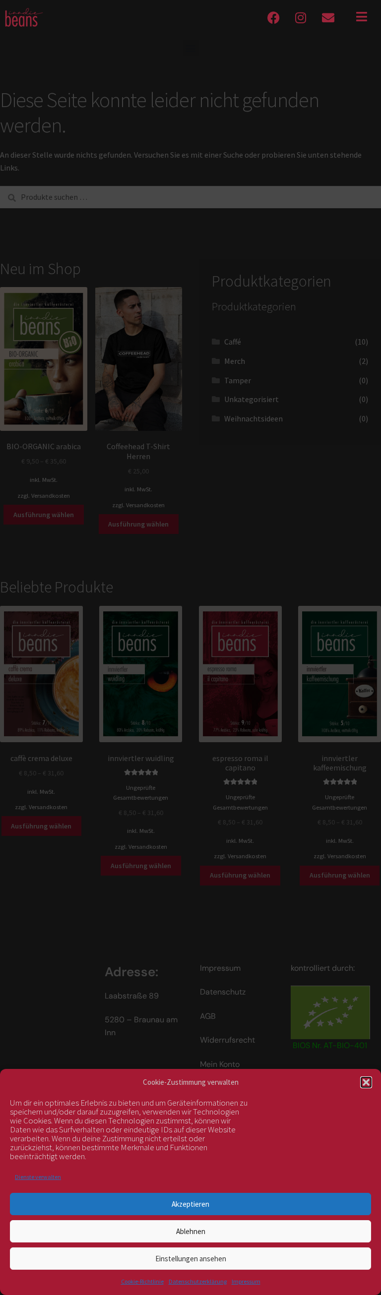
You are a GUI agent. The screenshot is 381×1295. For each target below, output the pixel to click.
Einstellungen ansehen (190, 1258)
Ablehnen (190, 1231)
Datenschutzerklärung (198, 1281)
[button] (366, 1082)
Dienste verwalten (38, 1176)
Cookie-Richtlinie (142, 1281)
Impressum (246, 1281)
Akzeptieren (190, 1204)
